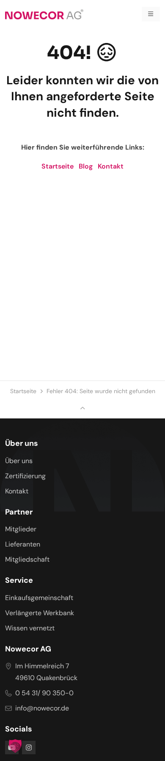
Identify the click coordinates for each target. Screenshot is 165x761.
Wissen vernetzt (30, 628)
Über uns (19, 460)
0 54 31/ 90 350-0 (44, 693)
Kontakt (111, 166)
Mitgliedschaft (27, 559)
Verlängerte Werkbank (39, 612)
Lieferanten (22, 544)
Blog (86, 166)
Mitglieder (20, 529)
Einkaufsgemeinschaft (39, 597)
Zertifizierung (25, 476)
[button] (15, 746)
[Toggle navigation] (151, 14)
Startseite (57, 166)
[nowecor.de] (44, 14)
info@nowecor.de (42, 708)
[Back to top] (82, 408)
